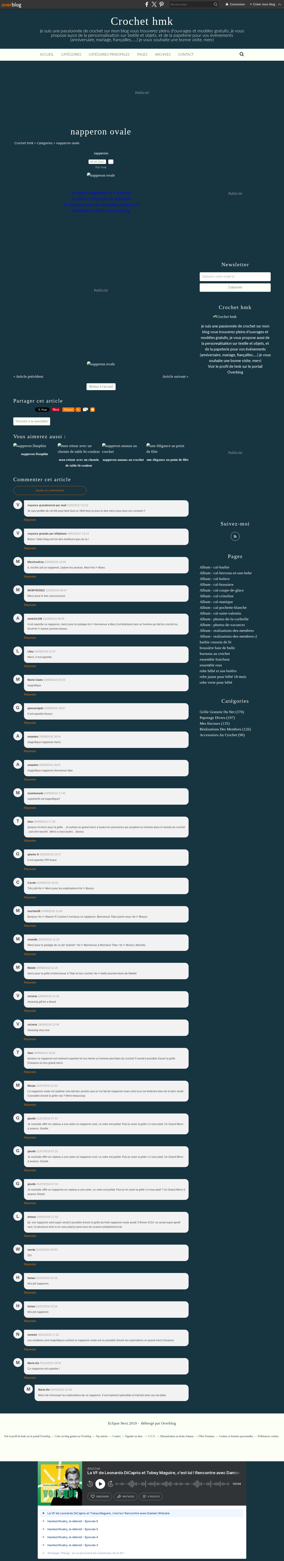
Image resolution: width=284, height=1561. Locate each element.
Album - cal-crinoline (217, 596)
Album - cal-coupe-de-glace (222, 590)
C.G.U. (152, 1436)
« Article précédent (28, 376)
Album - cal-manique (216, 602)
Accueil (47, 54)
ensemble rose (211, 665)
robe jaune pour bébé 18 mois (223, 677)
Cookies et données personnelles (236, 1436)
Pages (142, 54)
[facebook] (147, 4)
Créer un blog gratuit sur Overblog (73, 1436)
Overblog (168, 1423)
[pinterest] (161, 4)
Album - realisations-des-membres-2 (228, 636)
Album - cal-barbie (214, 567)
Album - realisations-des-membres (227, 631)
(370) (222, 712)
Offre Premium (206, 1436)
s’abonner (102, 1496)
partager (128, 1496)
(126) (225, 729)
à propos (154, 1496)
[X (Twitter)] (154, 4)
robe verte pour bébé (216, 682)
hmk (237, 366)
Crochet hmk (142, 21)
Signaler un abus (134, 1436)
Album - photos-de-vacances (222, 625)
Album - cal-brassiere (217, 584)
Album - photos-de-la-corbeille (224, 619)
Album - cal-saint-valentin (220, 613)
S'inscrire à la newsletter (32, 421)
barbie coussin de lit (215, 642)
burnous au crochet (215, 654)
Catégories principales (109, 54)
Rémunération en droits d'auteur (177, 1436)
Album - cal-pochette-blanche (223, 607)
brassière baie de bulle (217, 648)
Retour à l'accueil (101, 386)
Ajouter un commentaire (50, 490)
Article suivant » (175, 376)
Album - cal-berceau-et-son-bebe (226, 573)
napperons (101, 153)
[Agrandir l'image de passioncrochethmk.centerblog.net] (101, 175)
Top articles (102, 1436)
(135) (215, 723)
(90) (222, 735)
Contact (186, 54)
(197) (217, 718)
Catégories (71, 54)
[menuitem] (47, 55)
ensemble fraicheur (215, 659)
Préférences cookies (268, 1436)
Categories (45, 143)
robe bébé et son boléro (218, 671)
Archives (163, 54)
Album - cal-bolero (215, 579)
